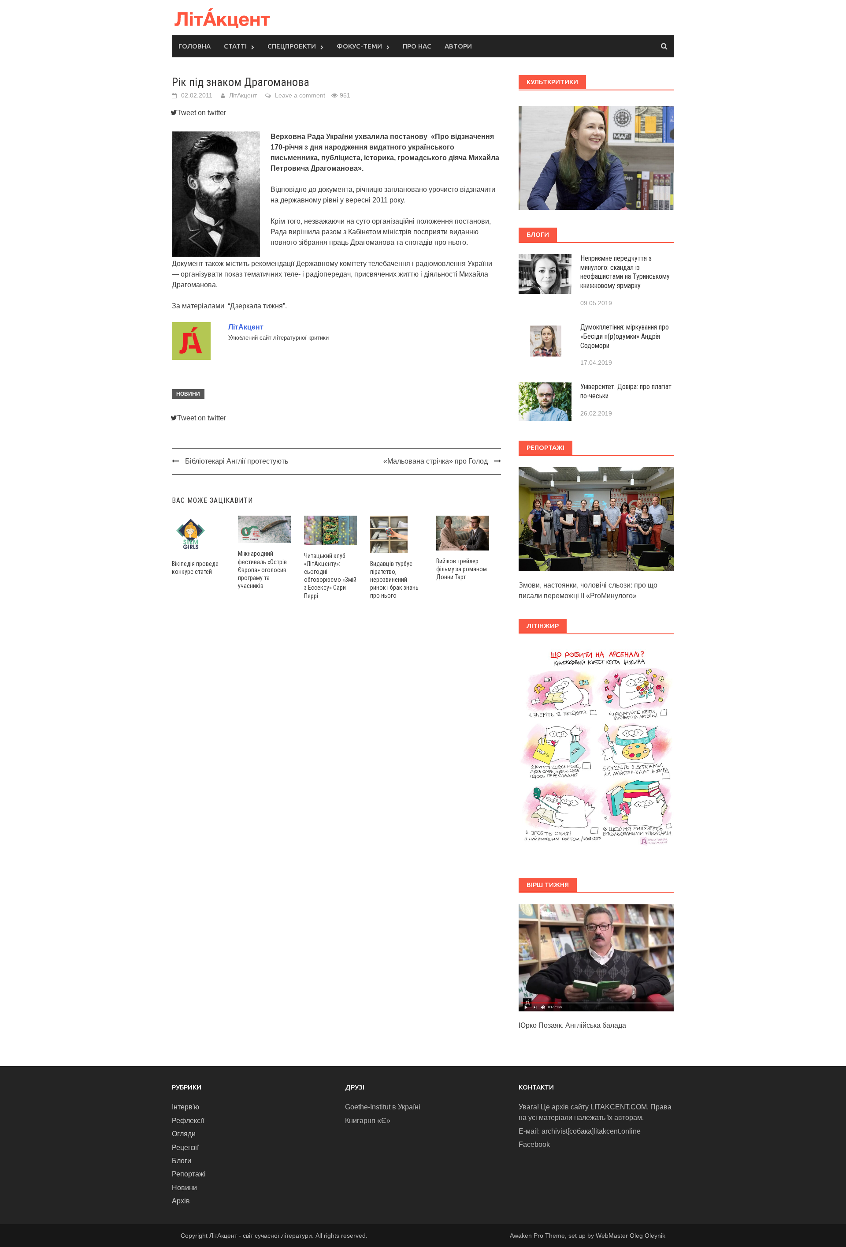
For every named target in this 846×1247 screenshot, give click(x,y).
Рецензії (185, 1147)
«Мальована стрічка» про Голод (435, 461)
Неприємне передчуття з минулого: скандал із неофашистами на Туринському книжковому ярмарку (625, 272)
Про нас (417, 46)
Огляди (184, 1134)
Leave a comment (300, 95)
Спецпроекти (291, 46)
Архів (181, 1201)
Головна (194, 46)
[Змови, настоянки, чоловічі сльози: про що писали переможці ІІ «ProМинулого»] (596, 518)
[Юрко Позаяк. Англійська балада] (596, 957)
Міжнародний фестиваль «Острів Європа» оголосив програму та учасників (262, 569)
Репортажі (189, 1174)
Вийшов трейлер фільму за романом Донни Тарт (461, 569)
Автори (458, 46)
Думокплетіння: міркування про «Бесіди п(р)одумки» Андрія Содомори (624, 336)
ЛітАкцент (243, 95)
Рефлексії (188, 1120)
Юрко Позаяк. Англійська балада (572, 1025)
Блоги (181, 1161)
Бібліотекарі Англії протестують (236, 461)
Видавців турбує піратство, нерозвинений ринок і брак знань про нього (394, 579)
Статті (235, 46)
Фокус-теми (359, 46)
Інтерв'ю (185, 1107)
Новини (188, 394)
